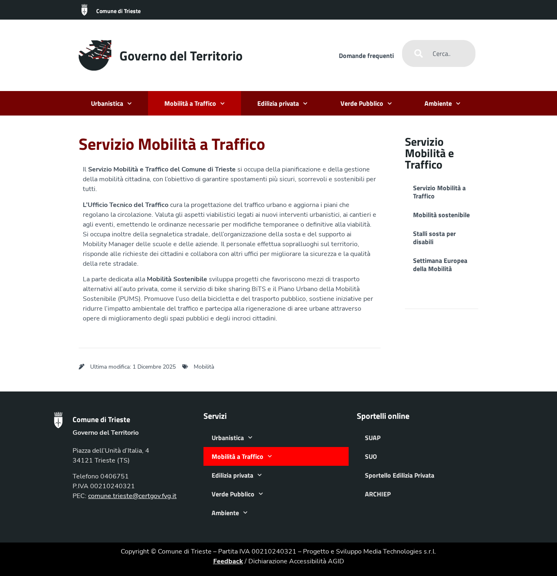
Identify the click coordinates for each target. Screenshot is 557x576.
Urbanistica (107, 103)
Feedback (228, 561)
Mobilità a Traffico (190, 103)
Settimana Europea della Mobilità (440, 265)
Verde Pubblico (361, 103)
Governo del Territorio (181, 55)
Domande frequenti (366, 55)
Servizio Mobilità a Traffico (439, 192)
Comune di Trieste (118, 11)
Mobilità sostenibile (441, 215)
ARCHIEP (378, 494)
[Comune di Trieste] (84, 10)
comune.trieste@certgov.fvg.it (132, 495)
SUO (371, 456)
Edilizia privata (278, 103)
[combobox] (438, 53)
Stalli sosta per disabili (434, 238)
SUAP (372, 438)
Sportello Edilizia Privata (399, 475)
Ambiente (438, 103)
